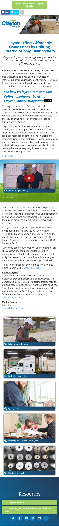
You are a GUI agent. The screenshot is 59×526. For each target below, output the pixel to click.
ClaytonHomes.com (31, 267)
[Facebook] (19, 518)
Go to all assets (7, 197)
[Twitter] (13, 518)
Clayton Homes (15, 502)
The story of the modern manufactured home (28, 509)
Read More (7, 155)
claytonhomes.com (11, 297)
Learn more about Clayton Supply (29, 4)
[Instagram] (39, 518)
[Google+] (46, 518)
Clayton (6, 73)
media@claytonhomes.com (15, 308)
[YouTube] (26, 518)
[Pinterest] (33, 518)
